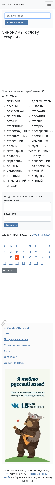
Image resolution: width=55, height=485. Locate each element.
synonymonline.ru (14, 4)
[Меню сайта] (49, 4)
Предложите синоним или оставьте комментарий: (23, 198)
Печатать (10, 270)
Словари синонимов (17, 345)
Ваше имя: (10, 213)
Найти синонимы (16, 22)
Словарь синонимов (17, 327)
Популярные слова (16, 339)
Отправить (11, 225)
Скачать (9, 351)
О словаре (10, 357)
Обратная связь (14, 362)
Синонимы (11, 333)
